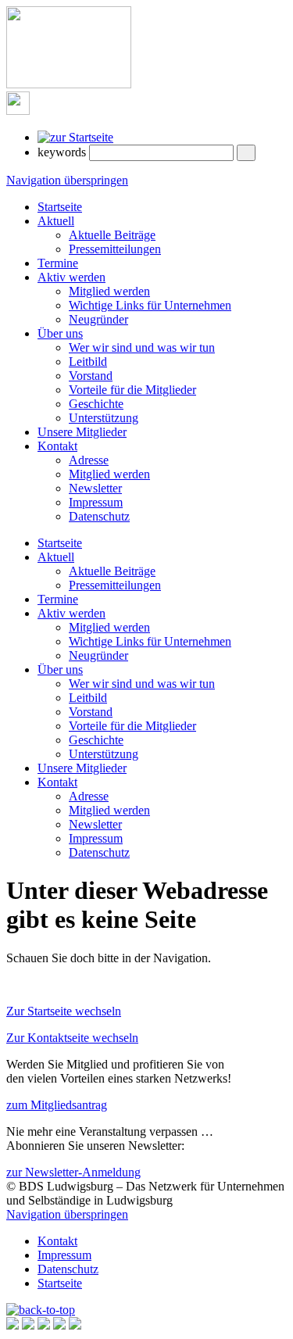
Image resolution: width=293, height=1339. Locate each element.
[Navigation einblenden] (18, 110)
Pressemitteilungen (115, 249)
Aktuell (56, 220)
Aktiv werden (71, 277)
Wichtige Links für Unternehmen (150, 305)
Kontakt (57, 446)
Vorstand (91, 375)
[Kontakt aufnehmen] (12, 1325)
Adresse (89, 460)
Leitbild (88, 361)
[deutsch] (75, 137)
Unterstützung (103, 417)
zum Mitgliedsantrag (56, 1105)
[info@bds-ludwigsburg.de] (28, 1325)
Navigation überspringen (67, 180)
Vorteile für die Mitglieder (132, 389)
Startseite (60, 206)
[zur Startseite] (68, 84)
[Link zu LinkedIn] (75, 1325)
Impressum (96, 502)
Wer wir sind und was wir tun (142, 347)
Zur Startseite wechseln (63, 1011)
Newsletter (95, 488)
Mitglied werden (109, 291)
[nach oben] (40, 1309)
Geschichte (96, 403)
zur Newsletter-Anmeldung (73, 1172)
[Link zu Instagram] (59, 1325)
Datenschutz (99, 516)
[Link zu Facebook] (44, 1325)
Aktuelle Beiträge (112, 235)
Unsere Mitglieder (82, 432)
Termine (58, 263)
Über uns (60, 333)
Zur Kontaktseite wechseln (72, 1037)
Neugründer (98, 319)
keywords (62, 152)
